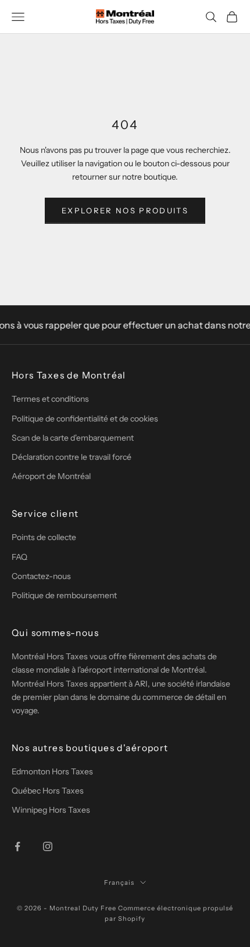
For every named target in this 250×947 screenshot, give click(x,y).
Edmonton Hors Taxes (52, 771)
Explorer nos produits (125, 210)
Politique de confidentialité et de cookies (85, 418)
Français (119, 882)
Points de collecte (44, 537)
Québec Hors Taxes (48, 790)
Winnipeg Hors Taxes (51, 810)
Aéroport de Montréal (51, 476)
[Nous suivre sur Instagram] (47, 846)
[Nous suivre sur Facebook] (17, 846)
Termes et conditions (50, 399)
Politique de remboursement (64, 595)
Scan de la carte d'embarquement (73, 438)
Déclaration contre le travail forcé (71, 457)
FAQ (19, 557)
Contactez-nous (41, 576)
